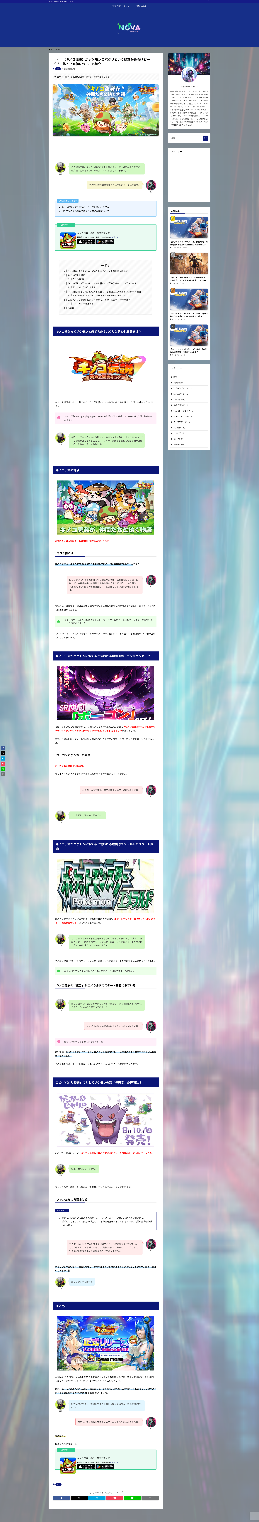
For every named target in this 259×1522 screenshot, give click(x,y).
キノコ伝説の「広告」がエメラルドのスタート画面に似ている (99, 295)
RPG (58, 69)
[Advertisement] (106, 146)
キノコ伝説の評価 (76, 275)
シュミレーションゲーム (183, 410)
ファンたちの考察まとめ (83, 303)
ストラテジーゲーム (181, 422)
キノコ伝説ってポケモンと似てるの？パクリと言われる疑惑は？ (99, 270)
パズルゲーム (179, 433)
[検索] (208, 1)
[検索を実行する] (205, 138)
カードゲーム (179, 399)
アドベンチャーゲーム (182, 388)
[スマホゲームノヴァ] (129, 27)
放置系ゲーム (179, 444)
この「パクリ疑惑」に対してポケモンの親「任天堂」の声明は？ (99, 299)
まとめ (71, 307)
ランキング (178, 439)
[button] (61, 1498)
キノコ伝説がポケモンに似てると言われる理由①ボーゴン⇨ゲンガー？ (102, 283)
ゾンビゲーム (179, 427)
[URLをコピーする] (150, 1498)
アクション (178, 382)
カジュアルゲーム (180, 393)
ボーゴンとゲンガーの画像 (84, 287)
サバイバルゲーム (180, 405)
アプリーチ (114, 237)
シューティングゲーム (182, 416)
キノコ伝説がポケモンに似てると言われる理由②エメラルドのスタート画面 (104, 291)
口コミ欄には (78, 279)
